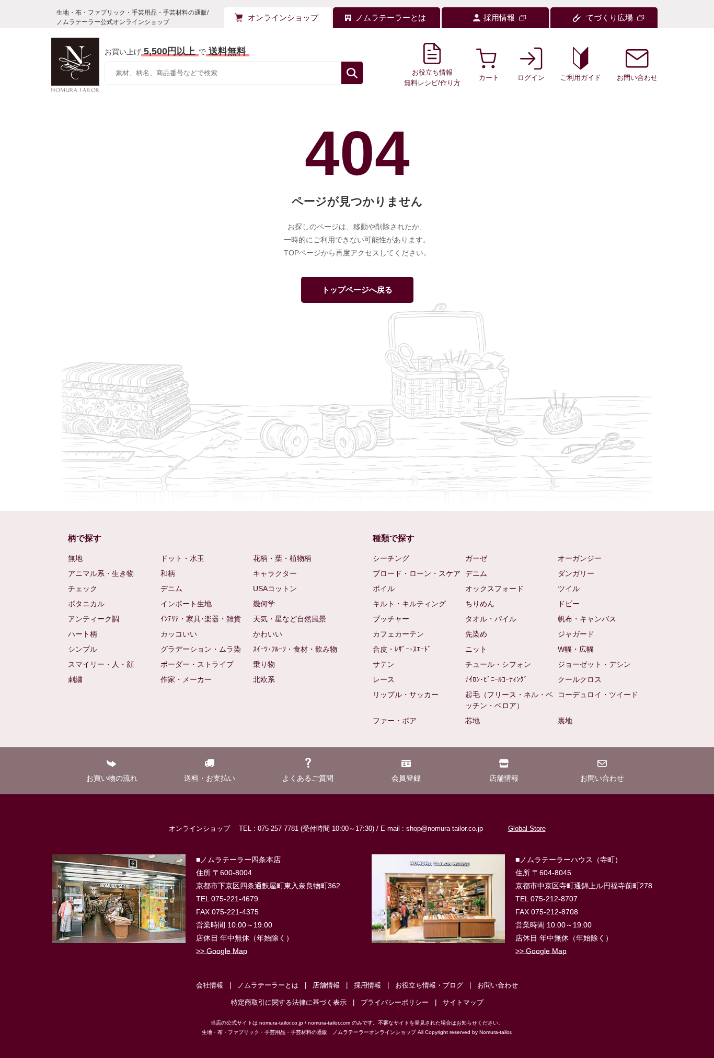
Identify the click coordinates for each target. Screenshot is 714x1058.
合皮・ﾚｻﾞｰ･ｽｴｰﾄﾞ (402, 649)
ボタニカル (86, 603)
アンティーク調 (93, 619)
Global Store (527, 828)
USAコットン (275, 588)
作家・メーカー (186, 679)
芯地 (472, 720)
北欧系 (264, 679)
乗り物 (264, 664)
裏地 (565, 720)
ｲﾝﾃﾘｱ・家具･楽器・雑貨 (200, 619)
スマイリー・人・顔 (101, 664)
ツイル (569, 588)
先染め (476, 634)
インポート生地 (186, 603)
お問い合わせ (497, 985)
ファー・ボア (395, 720)
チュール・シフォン (498, 664)
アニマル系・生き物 (101, 573)
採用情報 (367, 985)
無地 (75, 558)
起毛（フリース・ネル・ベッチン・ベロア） (509, 700)
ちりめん (479, 603)
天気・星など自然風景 (289, 619)
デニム (171, 588)
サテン (384, 664)
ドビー (569, 603)
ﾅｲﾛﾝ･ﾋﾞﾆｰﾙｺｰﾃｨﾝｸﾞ (496, 679)
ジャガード (576, 634)
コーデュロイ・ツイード (598, 694)
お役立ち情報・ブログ (429, 985)
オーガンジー (580, 558)
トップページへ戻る (357, 289)
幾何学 (264, 603)
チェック (82, 588)
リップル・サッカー (406, 694)
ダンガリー (576, 573)
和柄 (167, 573)
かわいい (267, 634)
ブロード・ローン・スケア (416, 573)
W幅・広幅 (576, 649)
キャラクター (275, 573)
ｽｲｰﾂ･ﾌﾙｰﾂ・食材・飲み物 (295, 649)
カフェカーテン (398, 634)
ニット (476, 649)
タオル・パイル (490, 619)
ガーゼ (476, 558)
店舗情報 (326, 985)
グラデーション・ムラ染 (200, 649)
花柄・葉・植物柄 (282, 558)
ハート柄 (82, 634)
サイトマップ (463, 1002)
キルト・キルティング (409, 603)
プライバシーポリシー (395, 1002)
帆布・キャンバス (587, 619)
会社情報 (209, 985)
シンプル (82, 649)
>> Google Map (221, 951)
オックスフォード (494, 588)
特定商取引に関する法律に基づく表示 (289, 1002)
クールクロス (580, 679)
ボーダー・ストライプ (197, 664)
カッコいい (178, 634)
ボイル (384, 588)
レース (384, 679)
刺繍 (75, 679)
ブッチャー (391, 619)
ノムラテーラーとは (267, 985)
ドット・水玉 (182, 558)
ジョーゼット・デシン (594, 664)
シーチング (391, 558)
